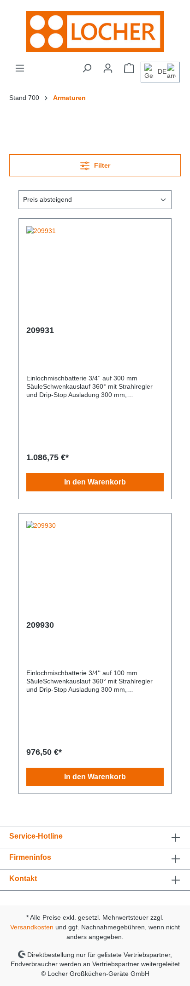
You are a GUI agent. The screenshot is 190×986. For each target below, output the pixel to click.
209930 (40, 625)
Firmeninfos (30, 857)
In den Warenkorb (95, 482)
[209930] (95, 567)
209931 (40, 330)
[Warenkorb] (129, 68)
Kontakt (23, 878)
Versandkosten (31, 927)
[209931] (95, 272)
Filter (101, 165)
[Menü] (19, 68)
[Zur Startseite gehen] (95, 31)
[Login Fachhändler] (108, 68)
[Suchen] (86, 68)
